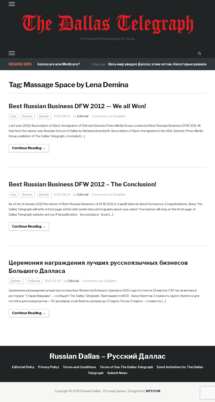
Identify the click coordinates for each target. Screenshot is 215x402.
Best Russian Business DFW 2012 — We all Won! (77, 106)
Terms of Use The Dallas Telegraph (126, 367)
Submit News (117, 373)
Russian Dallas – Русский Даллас (108, 356)
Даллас (44, 116)
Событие (33, 281)
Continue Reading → (29, 148)
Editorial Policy (23, 367)
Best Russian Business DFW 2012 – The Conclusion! (82, 184)
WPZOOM (153, 391)
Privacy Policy (48, 367)
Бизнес (27, 116)
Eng (13, 116)
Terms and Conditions (79, 367)
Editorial (82, 116)
